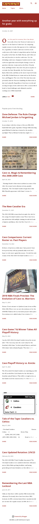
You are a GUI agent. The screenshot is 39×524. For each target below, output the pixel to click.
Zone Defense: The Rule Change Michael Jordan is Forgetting (19, 116)
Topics (13, 8)
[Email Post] (13, 97)
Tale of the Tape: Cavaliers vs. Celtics (18, 420)
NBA (8, 97)
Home (4, 8)
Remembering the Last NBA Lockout (17, 484)
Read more (33, 137)
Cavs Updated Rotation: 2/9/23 (18, 452)
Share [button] (33, 97)
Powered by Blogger (20, 516)
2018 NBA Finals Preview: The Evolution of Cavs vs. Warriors (18, 297)
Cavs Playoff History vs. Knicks (18, 363)
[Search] (31, 3)
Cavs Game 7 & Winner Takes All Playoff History (19, 331)
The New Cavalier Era (13, 206)
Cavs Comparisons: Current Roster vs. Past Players (16, 239)
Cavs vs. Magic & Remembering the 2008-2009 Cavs (19, 174)
